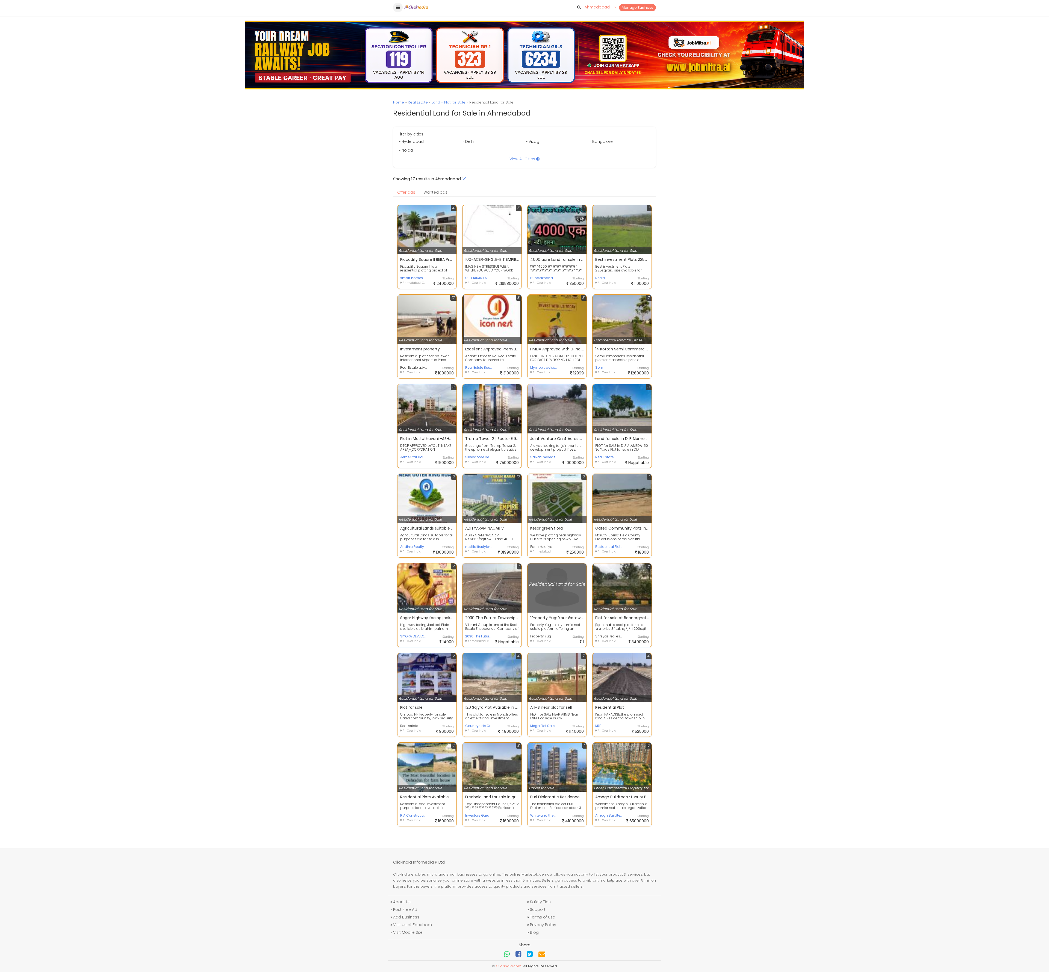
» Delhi (468, 141)
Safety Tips (540, 902)
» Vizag (532, 141)
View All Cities (522, 159)
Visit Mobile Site (408, 932)
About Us (402, 902)
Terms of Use (542, 917)
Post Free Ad (405, 909)
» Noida (406, 150)
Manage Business (637, 7)
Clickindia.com (508, 966)
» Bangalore (601, 141)
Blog (534, 932)
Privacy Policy (543, 924)
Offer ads (406, 192)
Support (538, 909)
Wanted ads (435, 192)
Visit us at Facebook (412, 924)
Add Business (406, 917)
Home (398, 102)
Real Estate (418, 102)
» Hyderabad (411, 141)
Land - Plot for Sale (448, 102)
